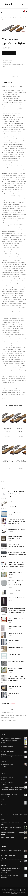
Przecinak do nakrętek (7, 712)
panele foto (18, 66)
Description (15, 76)
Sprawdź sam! (9, 53)
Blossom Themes (10, 892)
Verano (9, 62)
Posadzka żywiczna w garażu (8, 720)
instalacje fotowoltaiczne (8, 66)
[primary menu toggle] (2, 12)
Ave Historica (14, 4)
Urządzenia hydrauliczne (7, 707)
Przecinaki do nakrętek (7, 709)
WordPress (14, 893)
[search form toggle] (26, 11)
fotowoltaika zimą (18, 64)
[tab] (14, 76)
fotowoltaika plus (9, 64)
